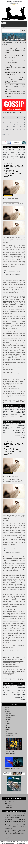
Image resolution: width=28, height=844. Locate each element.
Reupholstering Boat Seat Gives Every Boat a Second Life (15, 821)
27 (14, 129)
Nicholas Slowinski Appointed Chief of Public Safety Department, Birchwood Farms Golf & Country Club (8, 154)
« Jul (13, 139)
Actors (7, 707)
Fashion (7, 719)
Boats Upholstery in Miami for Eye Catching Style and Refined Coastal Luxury (15, 93)
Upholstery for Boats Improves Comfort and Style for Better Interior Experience (15, 86)
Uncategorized (9, 735)
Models (7, 721)
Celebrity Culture (10, 715)
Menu (3, 22)
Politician (7, 727)
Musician (7, 723)
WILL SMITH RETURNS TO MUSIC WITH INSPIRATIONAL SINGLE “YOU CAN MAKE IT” (14, 393)
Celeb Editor (15, 198)
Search (4, 28)
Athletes (7, 711)
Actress (7, 709)
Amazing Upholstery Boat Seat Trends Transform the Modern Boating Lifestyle (15, 50)
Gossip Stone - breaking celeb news (11, 112)
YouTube (5, 321)
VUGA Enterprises (7, 42)
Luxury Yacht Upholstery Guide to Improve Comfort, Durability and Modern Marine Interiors (15, 79)
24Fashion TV (10, 752)
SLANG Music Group (16, 282)
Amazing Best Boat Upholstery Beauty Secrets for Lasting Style (15, 826)
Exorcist (7, 768)
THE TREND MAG (7, 397)
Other (7, 725)
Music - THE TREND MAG (11, 202)
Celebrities (8, 195)
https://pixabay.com (15, 388)
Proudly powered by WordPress (9, 841)
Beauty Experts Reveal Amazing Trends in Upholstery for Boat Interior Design (15, 67)
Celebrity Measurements (14, 2)
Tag (6, 731)
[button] (12, 271)
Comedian (8, 717)
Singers (7, 729)
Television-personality (11, 733)
